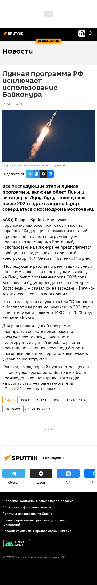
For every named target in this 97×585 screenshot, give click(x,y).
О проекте (10, 501)
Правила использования (54, 501)
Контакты (27, 501)
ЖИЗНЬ (41, 399)
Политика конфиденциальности (26, 507)
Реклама (64, 531)
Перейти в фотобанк (54, 165)
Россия (25, 399)
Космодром (12, 408)
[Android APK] (17, 544)
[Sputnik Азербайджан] (14, 35)
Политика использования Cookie (27, 514)
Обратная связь (45, 531)
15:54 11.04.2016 (14, 104)
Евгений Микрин (77, 399)
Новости (10, 399)
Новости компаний (16, 531)
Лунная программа (37, 408)
